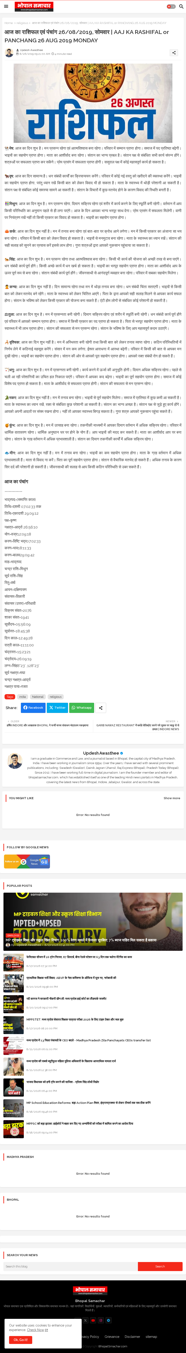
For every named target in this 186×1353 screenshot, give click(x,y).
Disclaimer (132, 1337)
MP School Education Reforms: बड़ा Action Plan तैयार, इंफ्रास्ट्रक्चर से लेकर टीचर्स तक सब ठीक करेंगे (89, 1102)
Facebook (36, 707)
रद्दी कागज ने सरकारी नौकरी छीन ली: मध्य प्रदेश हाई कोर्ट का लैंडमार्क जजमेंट (66, 998)
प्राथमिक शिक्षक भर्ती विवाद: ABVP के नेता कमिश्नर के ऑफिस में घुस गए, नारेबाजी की (71, 978)
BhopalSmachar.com (112, 1346)
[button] (171, 6)
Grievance (112, 1337)
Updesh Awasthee (101, 753)
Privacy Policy (89, 1337)
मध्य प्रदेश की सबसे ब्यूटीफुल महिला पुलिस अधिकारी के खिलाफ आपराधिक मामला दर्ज (71, 1061)
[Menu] (6, 6)
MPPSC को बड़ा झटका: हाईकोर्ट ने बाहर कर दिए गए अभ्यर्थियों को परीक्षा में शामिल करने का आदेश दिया (80, 1123)
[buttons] (85, 1320)
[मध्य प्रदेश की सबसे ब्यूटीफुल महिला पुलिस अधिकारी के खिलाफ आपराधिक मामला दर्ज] (13, 1067)
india (22, 696)
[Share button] (100, 708)
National (38, 696)
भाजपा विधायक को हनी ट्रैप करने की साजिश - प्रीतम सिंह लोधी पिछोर (63, 1082)
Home (9, 23)
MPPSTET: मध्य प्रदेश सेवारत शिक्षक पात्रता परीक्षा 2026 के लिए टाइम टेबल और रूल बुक (75, 1019)
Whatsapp (84, 707)
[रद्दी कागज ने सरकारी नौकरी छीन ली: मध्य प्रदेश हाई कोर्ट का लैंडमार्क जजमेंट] (13, 1004)
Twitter (60, 707)
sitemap (151, 1337)
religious (22, 23)
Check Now (35, 1330)
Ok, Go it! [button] (21, 1340)
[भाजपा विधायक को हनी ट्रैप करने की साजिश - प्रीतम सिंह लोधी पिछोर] (13, 1087)
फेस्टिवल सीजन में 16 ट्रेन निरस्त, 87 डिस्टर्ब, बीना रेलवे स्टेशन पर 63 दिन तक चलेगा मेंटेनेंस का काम (79, 957)
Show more (172, 798)
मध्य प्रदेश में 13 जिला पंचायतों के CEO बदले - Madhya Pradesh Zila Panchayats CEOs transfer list (89, 1040)
